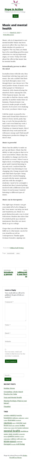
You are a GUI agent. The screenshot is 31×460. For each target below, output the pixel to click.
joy (16, 428)
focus (6, 425)
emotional (18, 420)
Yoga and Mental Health (13, 397)
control (26, 418)
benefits (19, 415)
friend (10, 425)
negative (16, 434)
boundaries (8, 418)
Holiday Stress (9, 388)
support (12, 441)
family (24, 423)
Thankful (7, 407)
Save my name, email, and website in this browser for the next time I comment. (15, 354)
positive (11, 436)
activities (7, 415)
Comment (9, 302)
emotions (8, 423)
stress (6, 441)
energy (14, 423)
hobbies (6, 428)
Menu (15, 16)
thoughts (13, 444)
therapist (7, 444)
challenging (21, 418)
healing (22, 425)
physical (6, 436)
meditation (25, 428)
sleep (25, 439)
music (18, 253)
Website (8, 341)
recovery (22, 436)
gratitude (17, 425)
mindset (6, 434)
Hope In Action (14, 9)
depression (12, 420)
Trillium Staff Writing (17, 248)
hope (9, 428)
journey (13, 428)
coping (5, 420)
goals (13, 425)
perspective (22, 434)
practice (17, 436)
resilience (14, 439)
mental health (10, 253)
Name (7, 325)
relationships (7, 439)
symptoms (19, 441)
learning (19, 428)
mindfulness (24, 431)
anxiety (13, 415)
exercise (19, 423)
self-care (20, 439)
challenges (15, 418)
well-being (20, 444)
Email (7, 333)
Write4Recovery (8, 35)
